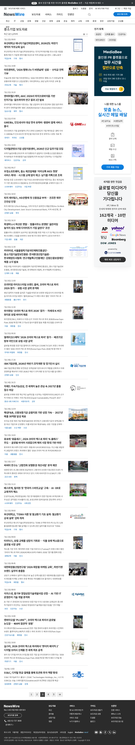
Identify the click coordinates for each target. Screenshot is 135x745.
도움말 (83, 8)
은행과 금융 (8, 213)
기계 (15, 58)
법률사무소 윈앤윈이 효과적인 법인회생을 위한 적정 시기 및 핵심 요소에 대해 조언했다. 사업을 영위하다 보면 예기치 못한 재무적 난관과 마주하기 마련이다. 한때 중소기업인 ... (34, 235)
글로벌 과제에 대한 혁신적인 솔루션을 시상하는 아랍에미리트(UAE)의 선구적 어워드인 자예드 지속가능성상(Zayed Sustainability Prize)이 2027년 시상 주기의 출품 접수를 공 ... (34, 397)
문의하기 (9, 725)
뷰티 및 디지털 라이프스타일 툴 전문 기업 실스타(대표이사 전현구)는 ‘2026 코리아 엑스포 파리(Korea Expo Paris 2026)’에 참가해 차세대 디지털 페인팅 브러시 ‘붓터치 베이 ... (34, 658)
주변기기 (7, 661)
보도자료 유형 (95, 714)
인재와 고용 (8, 273)
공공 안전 (8, 477)
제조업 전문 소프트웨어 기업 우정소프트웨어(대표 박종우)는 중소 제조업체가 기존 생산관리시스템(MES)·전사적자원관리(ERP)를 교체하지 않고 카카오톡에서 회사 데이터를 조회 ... (34, 183)
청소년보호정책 (52, 732)
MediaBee (79, 732)
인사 (17, 375)
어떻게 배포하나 (75, 714)
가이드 (59, 14)
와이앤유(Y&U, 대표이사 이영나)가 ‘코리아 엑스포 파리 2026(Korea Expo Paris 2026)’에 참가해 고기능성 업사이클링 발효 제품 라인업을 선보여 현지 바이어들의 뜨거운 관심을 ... (34, 322)
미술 (15, 85)
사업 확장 (27, 186)
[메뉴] (6, 8)
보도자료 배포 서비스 (16, 8)
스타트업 (112, 40)
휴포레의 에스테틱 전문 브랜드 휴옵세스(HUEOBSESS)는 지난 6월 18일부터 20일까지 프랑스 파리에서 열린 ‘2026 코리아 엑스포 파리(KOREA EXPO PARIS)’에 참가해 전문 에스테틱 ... (34, 450)
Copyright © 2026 (84, 740)
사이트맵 (63, 732)
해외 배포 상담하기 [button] (112, 259)
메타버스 (7, 160)
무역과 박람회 (9, 352)
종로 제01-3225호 (75, 738)
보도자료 (36, 14)
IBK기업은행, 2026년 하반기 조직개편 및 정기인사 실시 (31, 363)
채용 (17, 273)
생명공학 (7, 556)
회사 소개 (7, 732)
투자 (17, 213)
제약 (15, 111)
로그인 (117, 8)
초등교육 (7, 85)
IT (15, 21)
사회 (87, 21)
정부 (101, 21)
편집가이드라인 (26, 732)
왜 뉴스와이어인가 (76, 710)
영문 (7, 27)
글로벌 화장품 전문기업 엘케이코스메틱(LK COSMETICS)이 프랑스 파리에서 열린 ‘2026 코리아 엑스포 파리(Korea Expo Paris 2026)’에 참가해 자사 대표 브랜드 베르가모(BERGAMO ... (34, 349)
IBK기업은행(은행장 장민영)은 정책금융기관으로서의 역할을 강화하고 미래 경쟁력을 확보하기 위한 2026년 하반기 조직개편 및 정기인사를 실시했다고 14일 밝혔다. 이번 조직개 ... (34, 371)
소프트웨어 (8, 186)
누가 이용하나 (74, 721)
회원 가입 (127, 8)
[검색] (89, 14)
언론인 (71, 14)
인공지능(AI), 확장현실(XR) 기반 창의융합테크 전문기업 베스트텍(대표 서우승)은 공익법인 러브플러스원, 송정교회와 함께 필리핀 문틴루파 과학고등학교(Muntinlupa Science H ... (34, 499)
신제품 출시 (109, 34)
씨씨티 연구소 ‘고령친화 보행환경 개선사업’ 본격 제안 (30, 465)
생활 (36, 21)
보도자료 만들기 (96, 710)
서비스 (48, 14)
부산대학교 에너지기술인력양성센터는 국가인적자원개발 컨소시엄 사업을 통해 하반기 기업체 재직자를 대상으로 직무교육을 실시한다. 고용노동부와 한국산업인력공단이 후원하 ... (33, 54)
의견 (21, 239)
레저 (72, 21)
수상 (25, 428)
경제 (51, 21)
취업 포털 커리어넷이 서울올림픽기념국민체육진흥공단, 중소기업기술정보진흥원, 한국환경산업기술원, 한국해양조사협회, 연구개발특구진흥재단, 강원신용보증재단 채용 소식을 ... (33, 269)
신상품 (120, 21)
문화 (29, 21)
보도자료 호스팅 (117, 721)
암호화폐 (7, 684)
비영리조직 (25, 401)
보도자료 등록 (122, 14)
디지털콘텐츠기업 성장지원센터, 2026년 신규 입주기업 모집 (33, 148)
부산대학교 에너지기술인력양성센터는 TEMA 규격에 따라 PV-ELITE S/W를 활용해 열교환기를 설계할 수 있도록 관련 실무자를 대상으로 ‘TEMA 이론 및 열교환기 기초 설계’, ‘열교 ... (34, 526)
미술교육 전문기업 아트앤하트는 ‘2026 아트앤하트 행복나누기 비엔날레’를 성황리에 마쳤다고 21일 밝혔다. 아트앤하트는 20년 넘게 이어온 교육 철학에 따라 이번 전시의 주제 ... (34, 81)
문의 (91, 8)
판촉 (26, 684)
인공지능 (17, 160)
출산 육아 (17, 299)
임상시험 (7, 111)
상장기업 (110, 21)
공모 (24, 160)
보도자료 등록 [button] (13, 715)
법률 (15, 239)
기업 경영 (8, 239)
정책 (15, 477)
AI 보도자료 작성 (102, 8)
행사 (21, 58)
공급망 (98, 34)
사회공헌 (27, 503)
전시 (24, 299)
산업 (22, 21)
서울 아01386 (19, 740)
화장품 (12, 326)
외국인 (14, 137)
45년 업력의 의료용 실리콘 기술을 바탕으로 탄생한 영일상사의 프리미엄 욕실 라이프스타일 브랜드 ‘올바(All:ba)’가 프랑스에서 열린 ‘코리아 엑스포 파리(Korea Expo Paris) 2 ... (34, 296)
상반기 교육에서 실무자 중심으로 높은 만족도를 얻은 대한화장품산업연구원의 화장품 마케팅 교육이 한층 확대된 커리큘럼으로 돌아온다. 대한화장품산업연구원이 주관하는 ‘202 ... (34, 578)
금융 (58, 21)
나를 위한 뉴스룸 (112, 104)
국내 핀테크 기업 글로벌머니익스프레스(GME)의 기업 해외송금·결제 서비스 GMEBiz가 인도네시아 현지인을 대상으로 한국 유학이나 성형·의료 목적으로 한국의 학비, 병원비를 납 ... (33, 134)
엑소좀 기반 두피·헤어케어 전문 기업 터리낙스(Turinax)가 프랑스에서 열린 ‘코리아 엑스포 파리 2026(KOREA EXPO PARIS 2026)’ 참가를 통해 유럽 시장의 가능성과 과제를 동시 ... (34, 552)
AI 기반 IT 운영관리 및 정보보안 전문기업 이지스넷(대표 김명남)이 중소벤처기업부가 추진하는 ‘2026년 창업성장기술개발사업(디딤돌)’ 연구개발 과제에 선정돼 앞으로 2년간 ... (33, 605)
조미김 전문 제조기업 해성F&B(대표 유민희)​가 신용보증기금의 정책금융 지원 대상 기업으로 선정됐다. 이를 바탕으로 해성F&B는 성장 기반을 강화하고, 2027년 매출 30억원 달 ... (34, 424)
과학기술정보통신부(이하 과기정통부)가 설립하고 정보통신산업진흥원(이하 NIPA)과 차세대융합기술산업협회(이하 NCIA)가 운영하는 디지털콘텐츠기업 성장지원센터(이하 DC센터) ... (33, 156)
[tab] (58, 706)
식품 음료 (8, 428)
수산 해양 (17, 428)
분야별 (51, 714)
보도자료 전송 (116, 718)
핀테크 (6, 137)
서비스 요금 (73, 718)
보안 (6, 609)
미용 (6, 326)
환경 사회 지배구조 (11, 401)
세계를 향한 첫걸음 (112, 181)
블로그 (75, 8)
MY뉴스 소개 (115, 714)
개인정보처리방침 (39, 732)
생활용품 (7, 299)
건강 (43, 21)
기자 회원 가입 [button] (112, 167)
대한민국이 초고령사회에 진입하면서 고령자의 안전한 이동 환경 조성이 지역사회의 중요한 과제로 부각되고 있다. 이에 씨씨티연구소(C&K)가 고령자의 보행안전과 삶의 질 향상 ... (33, 473)
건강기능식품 (9, 635)
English (70, 732)
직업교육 (7, 58)
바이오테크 (100, 40)
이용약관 (16, 732)
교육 (80, 21)
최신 (7, 21)
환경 (94, 21)
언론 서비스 (115, 710)
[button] (84, 34)
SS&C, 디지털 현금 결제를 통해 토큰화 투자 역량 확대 (30, 672)
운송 (65, 21)
